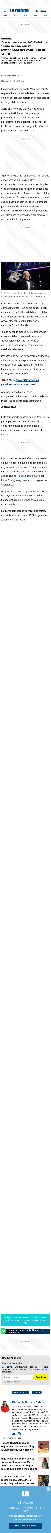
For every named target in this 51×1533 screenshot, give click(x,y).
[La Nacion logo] (19, 11)
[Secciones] (5, 11)
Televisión (6, 38)
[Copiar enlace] (45, 407)
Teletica (37, 1392)
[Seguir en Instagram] (19, 1433)
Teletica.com (24, 475)
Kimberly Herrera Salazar (13, 76)
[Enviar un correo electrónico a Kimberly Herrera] (13, 1433)
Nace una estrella (20, 1392)
